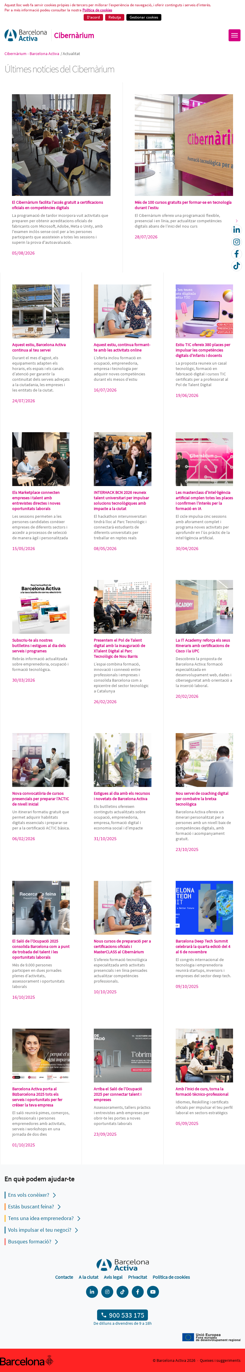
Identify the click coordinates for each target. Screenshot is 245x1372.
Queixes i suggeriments (220, 1360)
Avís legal (113, 1277)
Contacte (64, 1277)
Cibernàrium (74, 35)
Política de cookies (97, 10)
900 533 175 (126, 1315)
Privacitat (137, 1277)
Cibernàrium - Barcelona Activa (32, 53)
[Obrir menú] (235, 35)
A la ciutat (88, 1277)
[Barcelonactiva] (25, 35)
